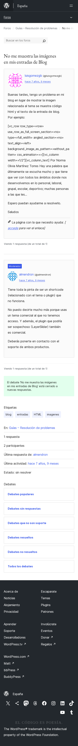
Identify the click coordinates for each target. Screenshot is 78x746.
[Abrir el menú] (72, 5)
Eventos (46, 631)
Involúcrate (48, 624)
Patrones (47, 611)
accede (13, 228)
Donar (47, 637)
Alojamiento (12, 605)
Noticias (9, 598)
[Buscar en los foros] (44, 40)
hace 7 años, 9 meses (38, 81)
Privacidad (11, 611)
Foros (7, 17)
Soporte (9, 631)
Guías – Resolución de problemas (36, 28)
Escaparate (49, 591)
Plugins (46, 605)
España (18, 694)
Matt (9, 663)
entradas (22, 414)
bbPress (11, 670)
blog (8, 414)
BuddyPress (14, 677)
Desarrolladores (15, 637)
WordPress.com (17, 656)
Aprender (10, 624)
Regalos (48, 644)
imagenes (53, 414)
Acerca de (11, 591)
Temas (45, 598)
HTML (37, 414)
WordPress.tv (15, 644)
